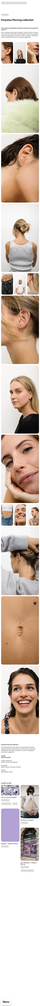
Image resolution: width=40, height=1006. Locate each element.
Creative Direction (6, 803)
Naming (15, 803)
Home (3, 3)
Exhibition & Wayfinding (27, 870)
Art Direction (5, 14)
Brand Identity (5, 800)
